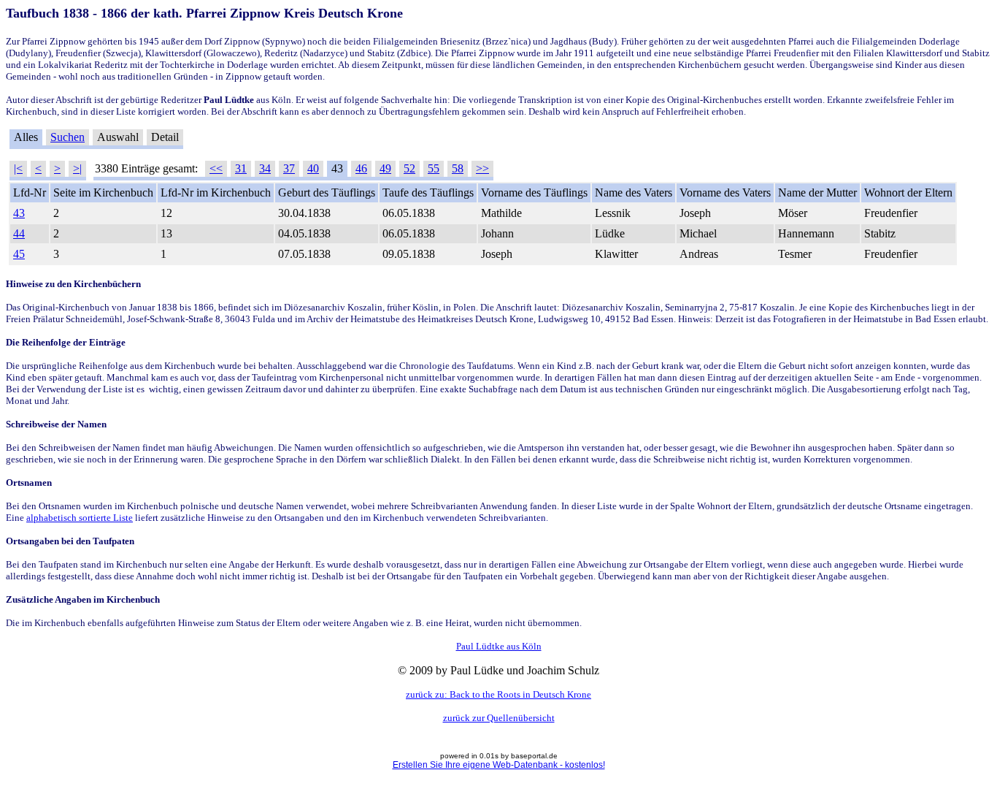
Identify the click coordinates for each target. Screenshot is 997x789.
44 (19, 233)
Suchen (67, 137)
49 (385, 168)
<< (216, 168)
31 (241, 168)
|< (18, 168)
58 (457, 168)
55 (433, 168)
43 (19, 213)
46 (361, 168)
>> (482, 168)
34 (265, 168)
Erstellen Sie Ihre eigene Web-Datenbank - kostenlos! (499, 765)
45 (19, 254)
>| (77, 168)
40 (313, 168)
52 (409, 168)
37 (289, 168)
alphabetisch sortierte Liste (79, 517)
